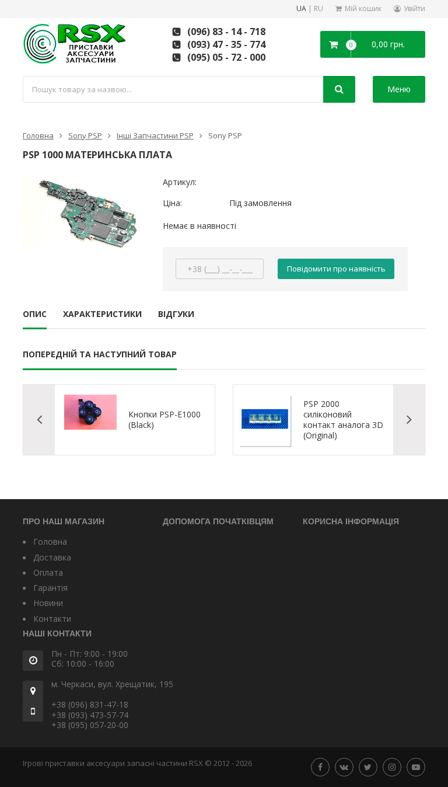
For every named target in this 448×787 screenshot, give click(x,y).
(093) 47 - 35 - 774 (226, 44)
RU (318, 9)
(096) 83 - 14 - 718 (226, 31)
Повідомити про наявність (336, 268)
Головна (38, 135)
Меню (399, 89)
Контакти (52, 619)
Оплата (48, 572)
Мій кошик (363, 8)
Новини (48, 603)
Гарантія (50, 588)
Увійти (414, 8)
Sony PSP (85, 135)
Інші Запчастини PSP (155, 135)
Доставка (52, 557)
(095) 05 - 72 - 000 (226, 57)
